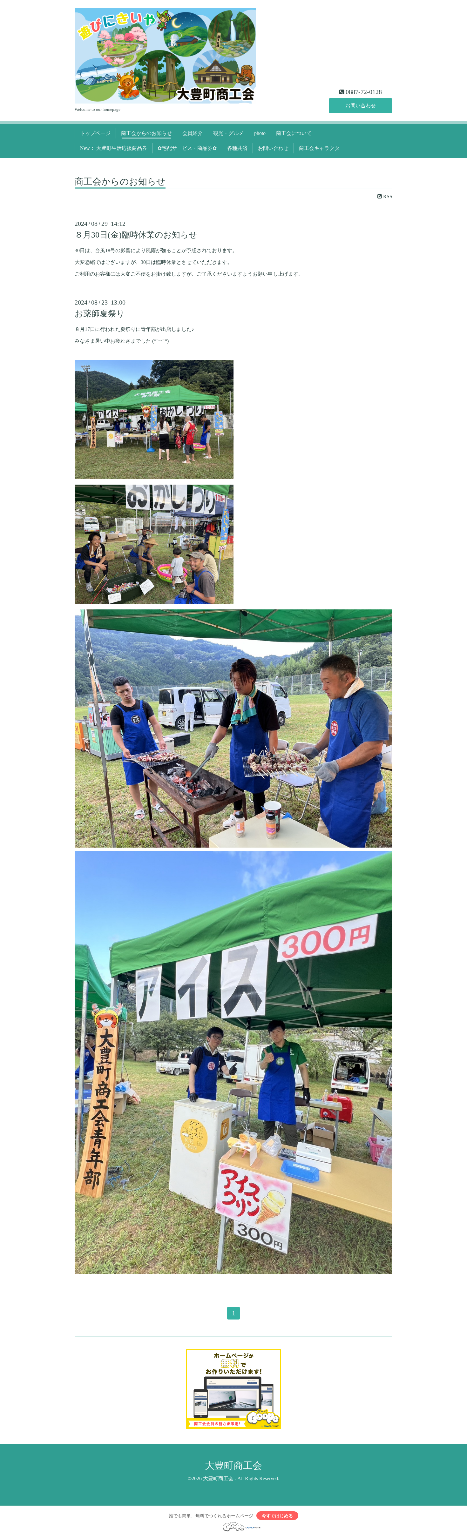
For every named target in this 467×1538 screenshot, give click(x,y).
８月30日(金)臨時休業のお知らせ (136, 234)
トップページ (95, 133)
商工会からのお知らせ (146, 133)
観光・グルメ (228, 133)
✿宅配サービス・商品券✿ (187, 148)
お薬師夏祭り (100, 313)
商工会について (294, 133)
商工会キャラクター (322, 148)
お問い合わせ (360, 105)
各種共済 (237, 148)
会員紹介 (192, 133)
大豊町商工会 (233, 1465)
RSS (387, 196)
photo (260, 133)
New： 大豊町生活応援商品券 (113, 148)
